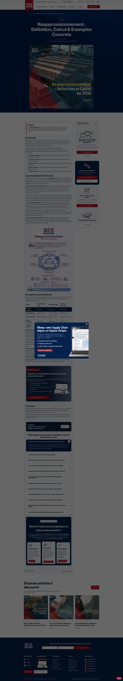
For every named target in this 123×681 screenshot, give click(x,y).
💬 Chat (119, 678)
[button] (87, 324)
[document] (61, 340)
